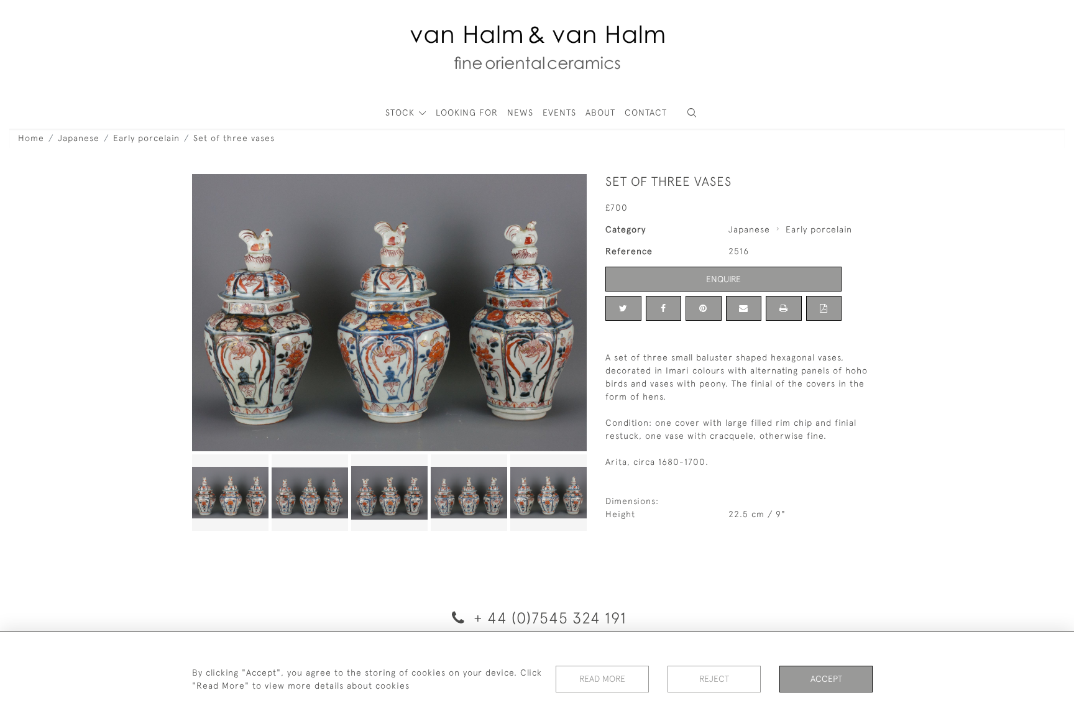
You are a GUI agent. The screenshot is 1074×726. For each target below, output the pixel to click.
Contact (646, 112)
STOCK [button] (401, 112)
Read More (602, 679)
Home (31, 138)
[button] (692, 112)
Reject (714, 679)
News (520, 112)
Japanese (78, 138)
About (600, 112)
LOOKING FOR (467, 112)
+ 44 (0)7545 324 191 (547, 618)
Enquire (723, 279)
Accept (826, 679)
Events (559, 112)
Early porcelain (146, 138)
